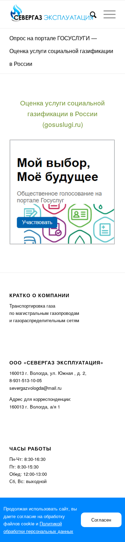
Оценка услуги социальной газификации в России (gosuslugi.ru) (62, 113)
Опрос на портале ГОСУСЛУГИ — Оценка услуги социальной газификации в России (61, 51)
